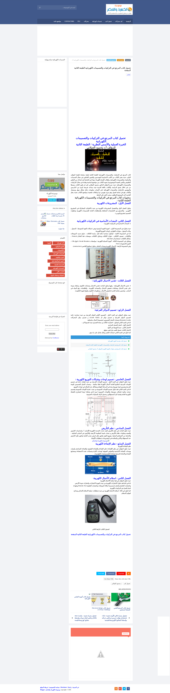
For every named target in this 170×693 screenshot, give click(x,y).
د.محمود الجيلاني (111, 60)
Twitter (100, 573)
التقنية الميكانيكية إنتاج (58, 261)
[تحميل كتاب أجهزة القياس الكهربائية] (80, 594)
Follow (51, 200)
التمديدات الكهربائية (58, 268)
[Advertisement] (85, 41)
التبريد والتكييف (60, 257)
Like (59, 200)
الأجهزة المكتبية (60, 246)
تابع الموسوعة (51, 184)
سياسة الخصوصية (54, 687)
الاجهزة (49, 243)
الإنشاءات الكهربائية (58, 254)
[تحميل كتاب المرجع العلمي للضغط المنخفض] (120, 599)
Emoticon (125, 633)
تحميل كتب (120, 60)
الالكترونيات (61, 250)
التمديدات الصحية (59, 264)
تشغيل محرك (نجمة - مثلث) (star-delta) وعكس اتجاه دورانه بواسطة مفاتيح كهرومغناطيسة (86, 618)
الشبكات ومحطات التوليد (57, 275)
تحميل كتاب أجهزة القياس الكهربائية (82, 597)
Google (120, 573)
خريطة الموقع (44, 687)
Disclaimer (64, 687)
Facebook (110, 573)
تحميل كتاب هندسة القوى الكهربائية (117, 341)
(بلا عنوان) (61, 228)
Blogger (42, 690)
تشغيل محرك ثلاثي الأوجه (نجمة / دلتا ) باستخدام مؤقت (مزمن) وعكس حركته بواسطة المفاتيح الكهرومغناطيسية (114, 618)
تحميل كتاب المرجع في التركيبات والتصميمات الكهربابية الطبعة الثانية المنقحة (106, 345)
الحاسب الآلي (60, 272)
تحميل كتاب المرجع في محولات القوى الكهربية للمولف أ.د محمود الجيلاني (107, 349)
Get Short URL (109, 579)
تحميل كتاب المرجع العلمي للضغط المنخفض (122, 609)
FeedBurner (56, 338)
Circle (42, 200)
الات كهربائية (60, 243)
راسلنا (70, 687)
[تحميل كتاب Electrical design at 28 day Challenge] (100, 599)
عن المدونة (76, 687)
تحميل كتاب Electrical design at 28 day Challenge (101, 608)
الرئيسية (128, 60)
